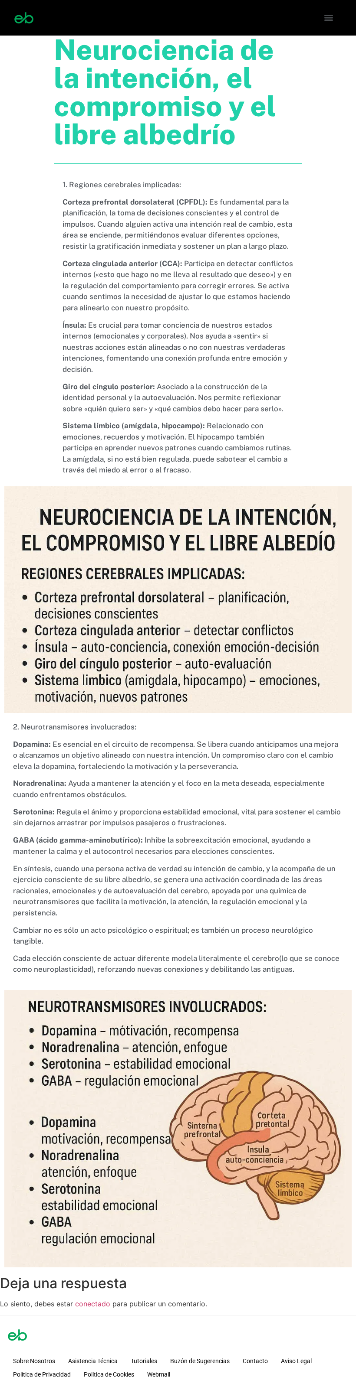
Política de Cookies (109, 1374)
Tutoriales (144, 1360)
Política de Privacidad (42, 1374)
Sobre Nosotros (34, 1360)
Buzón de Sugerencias (200, 1360)
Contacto (255, 1360)
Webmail (158, 1374)
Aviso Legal (296, 1360)
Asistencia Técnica (93, 1360)
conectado (92, 1303)
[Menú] (328, 17)
